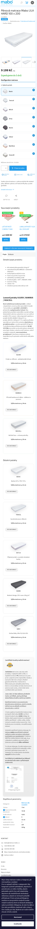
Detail (6, 239)
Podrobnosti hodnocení (28, 21)
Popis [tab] (5, 254)
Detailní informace (6, 190)
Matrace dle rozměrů (25, 804)
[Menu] (32, 3)
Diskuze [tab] (10, 254)
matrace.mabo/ (9, 855)
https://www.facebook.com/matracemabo (17, 852)
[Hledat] (22, 3)
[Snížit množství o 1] (8, 169)
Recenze (3, 869)
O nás (3, 866)
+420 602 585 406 (9, 849)
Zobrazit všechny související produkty (18, 248)
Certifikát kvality (6, 875)
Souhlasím (18, 924)
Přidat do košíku (19, 168)
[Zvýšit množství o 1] (8, 167)
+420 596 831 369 (9, 846)
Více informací (11, 370)
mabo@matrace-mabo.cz (12, 843)
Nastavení (18, 917)
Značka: (7, 23)
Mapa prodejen (5, 872)
